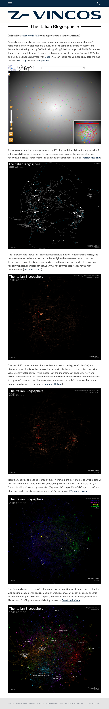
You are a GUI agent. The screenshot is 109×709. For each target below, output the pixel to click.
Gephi (48, 56)
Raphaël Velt (44, 60)
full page (22, 60)
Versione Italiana (91, 157)
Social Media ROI (30, 35)
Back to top (94, 703)
